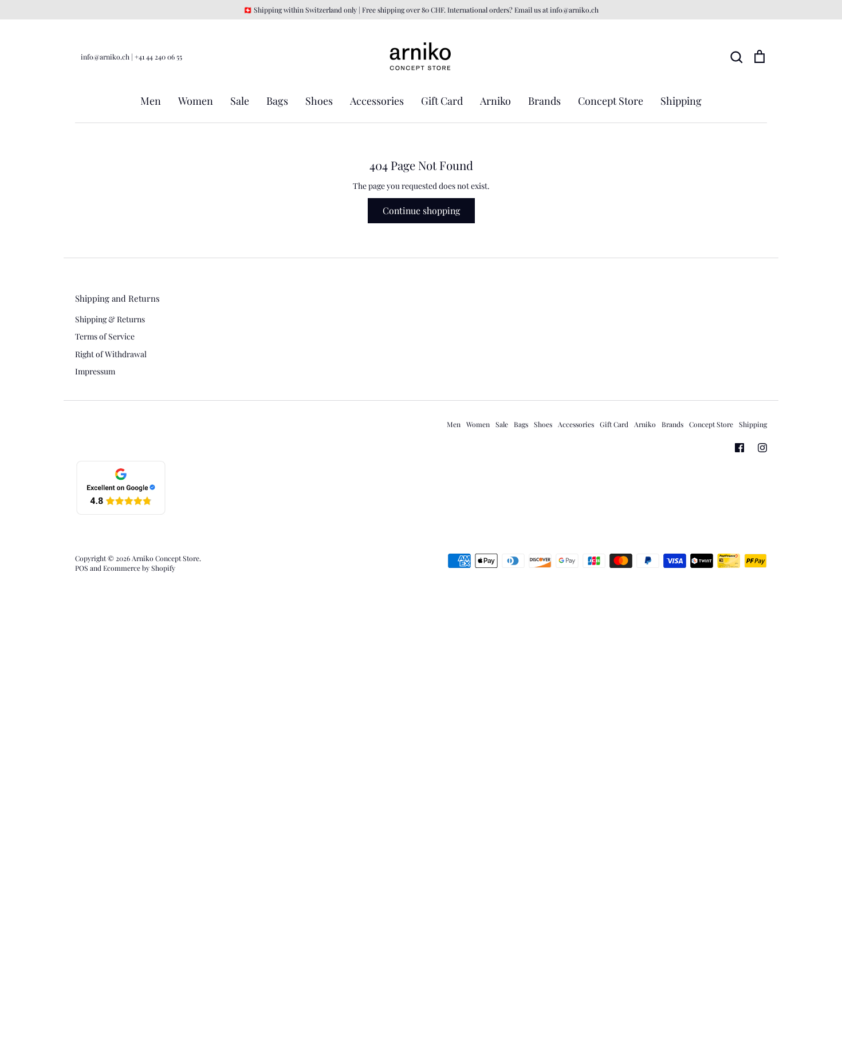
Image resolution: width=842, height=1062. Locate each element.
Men (150, 101)
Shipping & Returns (110, 319)
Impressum (95, 371)
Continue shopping (421, 210)
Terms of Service (105, 336)
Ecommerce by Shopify (139, 568)
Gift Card (442, 101)
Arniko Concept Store (165, 558)
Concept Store (610, 101)
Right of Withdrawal (111, 354)
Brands (544, 101)
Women (195, 101)
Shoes (319, 101)
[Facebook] (739, 447)
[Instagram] (762, 447)
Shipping (681, 101)
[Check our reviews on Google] (121, 512)
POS (81, 568)
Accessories (377, 101)
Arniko (495, 101)
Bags (277, 101)
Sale (239, 101)
